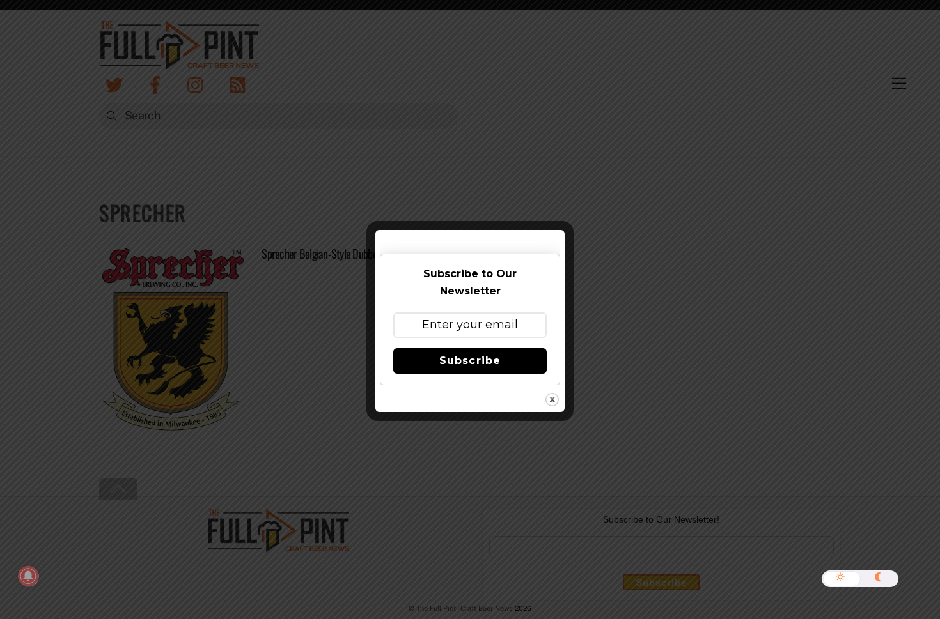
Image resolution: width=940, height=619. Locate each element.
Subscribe (469, 361)
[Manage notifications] (28, 576)
